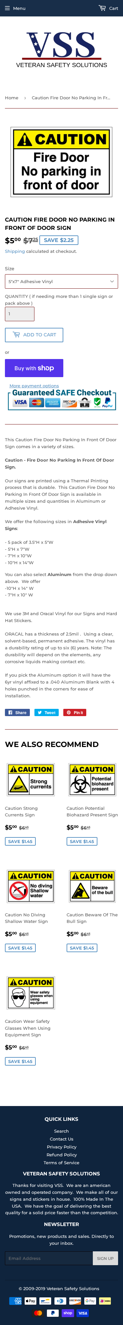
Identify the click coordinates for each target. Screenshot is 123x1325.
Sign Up (105, 1258)
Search (61, 1131)
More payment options (34, 385)
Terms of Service (61, 1162)
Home (11, 97)
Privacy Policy (61, 1146)
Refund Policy (62, 1154)
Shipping (15, 251)
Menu (19, 8)
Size (9, 269)
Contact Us (61, 1139)
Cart (113, 8)
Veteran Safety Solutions (73, 1288)
